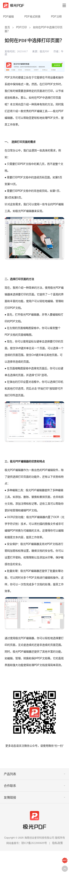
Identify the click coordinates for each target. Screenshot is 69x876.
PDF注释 (56, 16)
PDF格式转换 (32, 16)
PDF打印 (21, 27)
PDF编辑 (8, 16)
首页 (7, 27)
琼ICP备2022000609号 (34, 843)
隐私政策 (57, 843)
